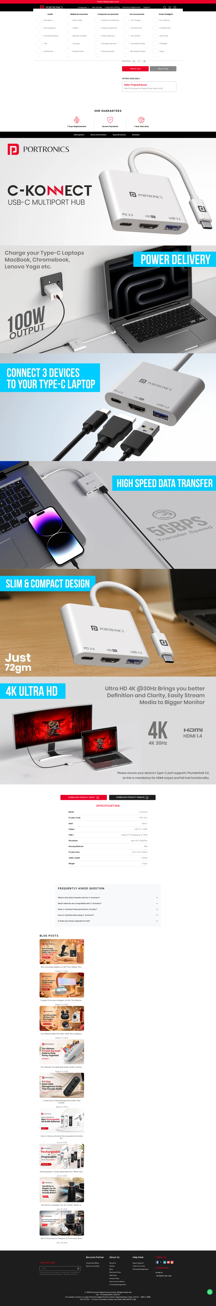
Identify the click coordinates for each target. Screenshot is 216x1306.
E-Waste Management (117, 1285)
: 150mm (144, 858)
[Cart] (169, 7)
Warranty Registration (140, 1269)
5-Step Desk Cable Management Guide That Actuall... (61, 1102)
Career (112, 1266)
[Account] (174, 7)
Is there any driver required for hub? (74, 921)
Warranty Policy (115, 1272)
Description (79, 134)
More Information (98, 134)
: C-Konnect (142, 812)
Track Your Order (139, 1266)
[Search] (164, 7)
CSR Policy (113, 1275)
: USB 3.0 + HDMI (140, 829)
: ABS (145, 846)
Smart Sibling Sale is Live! (108, 1)
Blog (111, 1269)
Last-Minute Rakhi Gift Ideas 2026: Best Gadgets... (62, 1034)
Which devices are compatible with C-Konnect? (79, 903)
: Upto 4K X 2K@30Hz (138, 841)
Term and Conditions (117, 1282)
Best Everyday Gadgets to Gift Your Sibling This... (62, 967)
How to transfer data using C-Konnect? (76, 915)
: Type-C (144, 823)
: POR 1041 (142, 818)
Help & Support (138, 1263)
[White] (123, 47)
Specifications (119, 134)
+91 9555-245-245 (163, 1276)
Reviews (136, 134)
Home (42, 13)
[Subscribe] (78, 1268)
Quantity (126, 61)
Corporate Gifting (92, 1263)
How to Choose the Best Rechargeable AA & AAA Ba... (62, 1137)
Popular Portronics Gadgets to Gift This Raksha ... (62, 1000)
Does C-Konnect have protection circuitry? (77, 909)
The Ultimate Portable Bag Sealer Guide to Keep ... (61, 1067)
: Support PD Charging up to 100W (134, 835)
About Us (112, 1263)
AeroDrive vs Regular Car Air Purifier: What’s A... (61, 1205)
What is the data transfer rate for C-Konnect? (79, 897)
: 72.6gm (144, 864)
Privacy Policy (114, 1278)
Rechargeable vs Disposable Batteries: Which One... (62, 1172)
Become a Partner (92, 1266)
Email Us (159, 1272)
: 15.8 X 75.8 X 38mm (139, 852)
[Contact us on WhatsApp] (210, 1292)
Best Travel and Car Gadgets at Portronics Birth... (62, 1238)
